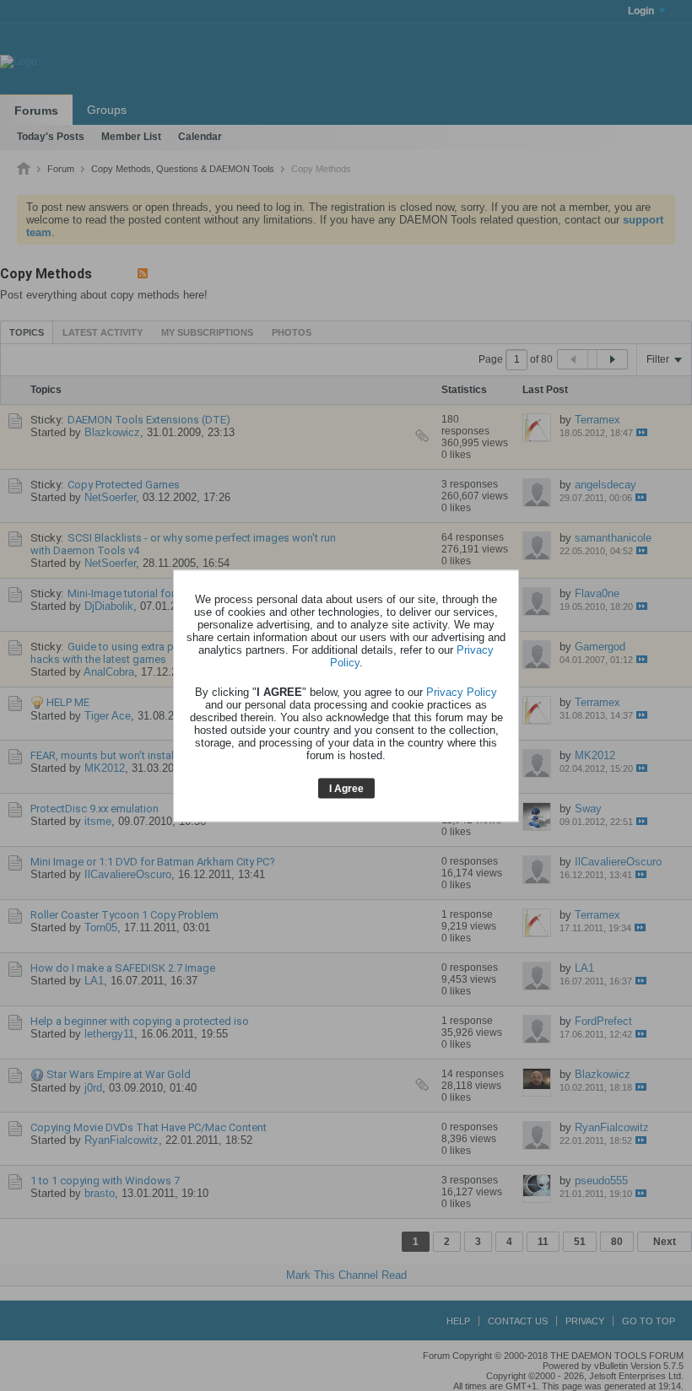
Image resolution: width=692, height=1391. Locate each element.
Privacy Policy (461, 692)
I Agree (346, 789)
